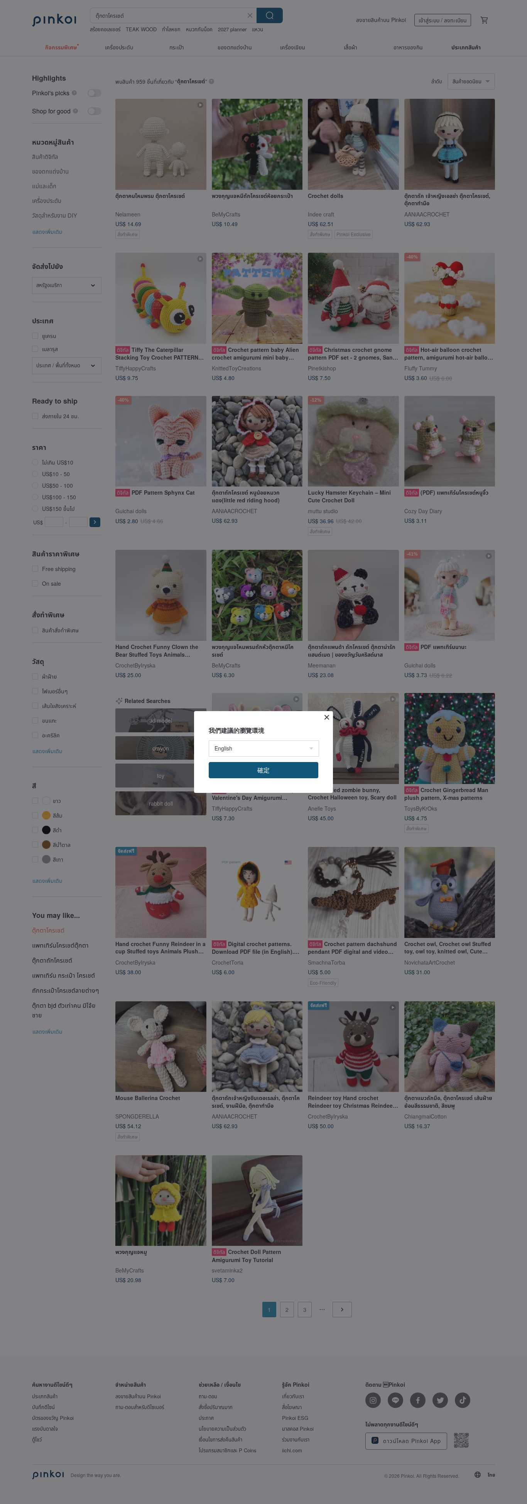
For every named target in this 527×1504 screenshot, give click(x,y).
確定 (263, 770)
